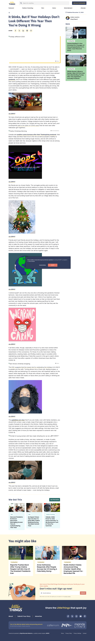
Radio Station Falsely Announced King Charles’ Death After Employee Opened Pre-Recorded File (73, 569)
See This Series (54, 499)
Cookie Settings (42, 265)
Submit (83, 593)
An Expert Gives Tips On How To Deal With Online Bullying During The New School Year (34, 521)
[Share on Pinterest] (27, 30)
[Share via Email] (31, 30)
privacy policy (67, 596)
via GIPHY (12, 114)
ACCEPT (52, 265)
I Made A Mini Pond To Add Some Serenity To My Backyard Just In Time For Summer (52, 521)
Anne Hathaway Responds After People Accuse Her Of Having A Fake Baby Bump (47, 568)
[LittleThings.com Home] (12, 3)
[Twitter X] (72, 616)
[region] (48, 262)
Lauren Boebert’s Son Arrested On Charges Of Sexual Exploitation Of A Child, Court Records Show (75, 47)
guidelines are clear (18, 420)
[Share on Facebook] (15, 30)
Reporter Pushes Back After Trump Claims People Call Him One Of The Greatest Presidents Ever (20, 569)
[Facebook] (68, 616)
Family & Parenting (50, 514)
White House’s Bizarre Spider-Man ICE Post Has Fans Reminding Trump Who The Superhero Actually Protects (76, 74)
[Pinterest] (84, 616)
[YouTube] (80, 616)
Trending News (71, 41)
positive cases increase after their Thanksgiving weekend (36, 134)
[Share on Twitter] (19, 30)
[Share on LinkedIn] (23, 30)
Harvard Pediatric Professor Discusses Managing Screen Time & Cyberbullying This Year (16, 522)
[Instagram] (76, 616)
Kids (12, 514)
